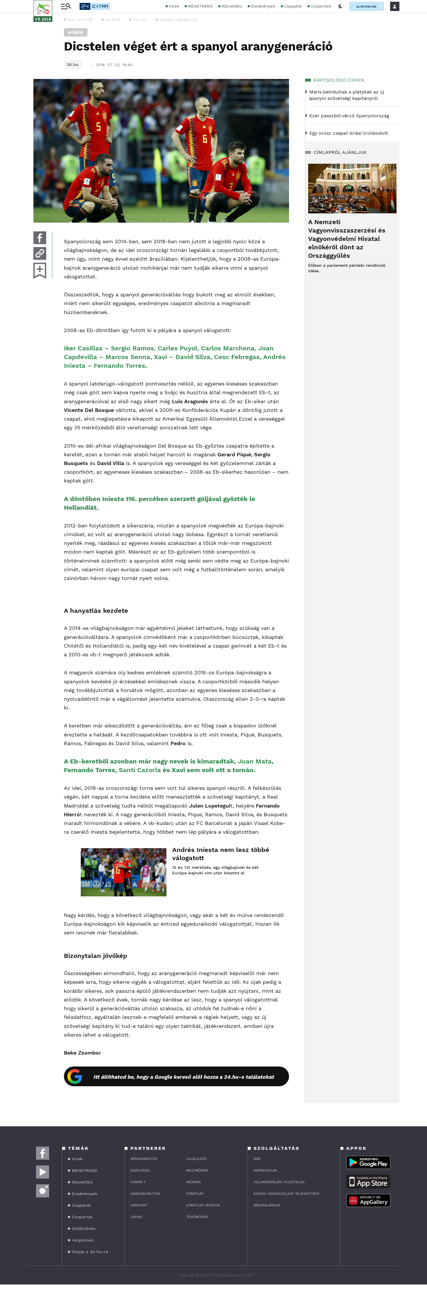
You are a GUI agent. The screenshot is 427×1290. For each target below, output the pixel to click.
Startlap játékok (203, 1205)
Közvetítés (232, 6)
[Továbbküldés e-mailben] (39, 253)
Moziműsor (197, 1170)
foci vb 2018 (80, 19)
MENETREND (200, 6)
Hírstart (138, 1205)
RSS (257, 1159)
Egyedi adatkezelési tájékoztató (286, 1194)
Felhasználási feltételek (279, 1182)
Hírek (174, 6)
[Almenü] (66, 6)
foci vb (140, 19)
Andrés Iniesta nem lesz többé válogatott (220, 854)
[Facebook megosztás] (39, 237)
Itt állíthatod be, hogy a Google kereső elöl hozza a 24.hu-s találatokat (183, 1077)
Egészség (140, 1170)
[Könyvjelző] (39, 271)
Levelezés (196, 1159)
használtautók (145, 1194)
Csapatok (293, 6)
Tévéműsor (197, 1217)
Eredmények (263, 6)
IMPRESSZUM (265, 1170)
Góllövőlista (84, 1228)
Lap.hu (136, 1217)
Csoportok (321, 6)
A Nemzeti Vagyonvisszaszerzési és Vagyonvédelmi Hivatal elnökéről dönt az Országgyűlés (346, 238)
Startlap (194, 1194)
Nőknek (193, 1182)
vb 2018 (113, 19)
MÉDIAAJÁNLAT (267, 1205)
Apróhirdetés (143, 1159)
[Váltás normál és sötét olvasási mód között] (340, 6)
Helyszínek (83, 1240)
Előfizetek (366, 6)
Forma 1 (137, 1182)
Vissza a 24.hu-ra (90, 1251)
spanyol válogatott (178, 19)
